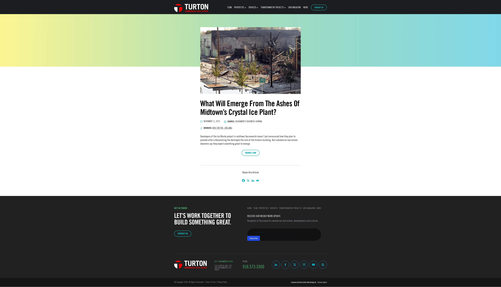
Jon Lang (228, 128)
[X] (248, 180)
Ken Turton (218, 128)
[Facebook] (243, 180)
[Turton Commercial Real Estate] (190, 264)
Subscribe (253, 238)
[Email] (257, 180)
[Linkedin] (253, 180)
